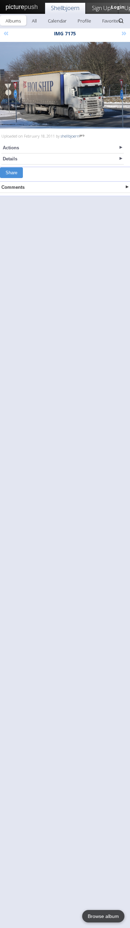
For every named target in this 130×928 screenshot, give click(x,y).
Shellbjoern (65, 8)
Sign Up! (102, 8)
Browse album (103, 916)
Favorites (111, 21)
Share (11, 172)
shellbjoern (70, 136)
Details (10, 158)
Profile (84, 21)
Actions (11, 147)
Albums (13, 21)
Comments (13, 187)
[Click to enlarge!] (65, 85)
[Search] (121, 20)
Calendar (57, 21)
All (34, 21)
